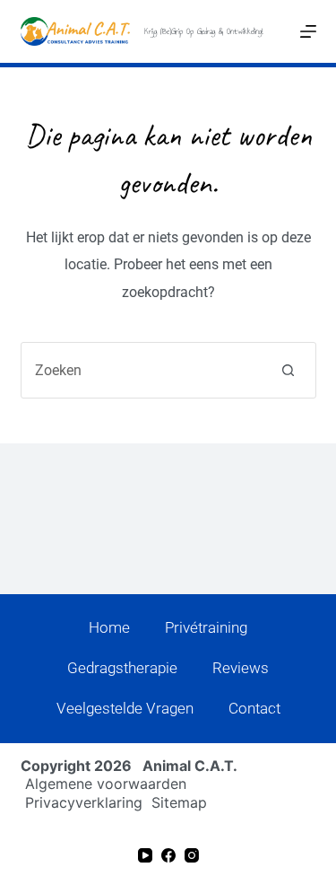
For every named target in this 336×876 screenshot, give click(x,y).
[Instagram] (192, 855)
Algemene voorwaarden (105, 784)
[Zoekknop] (288, 370)
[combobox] (141, 370)
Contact (254, 708)
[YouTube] (145, 855)
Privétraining (206, 627)
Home (109, 627)
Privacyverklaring (83, 802)
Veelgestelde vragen (125, 708)
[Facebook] (168, 855)
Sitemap (179, 802)
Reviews (240, 668)
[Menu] (308, 31)
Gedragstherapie (122, 668)
